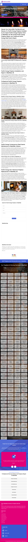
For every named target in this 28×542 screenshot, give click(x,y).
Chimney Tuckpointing (4, 297)
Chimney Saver (11, 301)
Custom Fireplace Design (10, 353)
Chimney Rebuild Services (10, 394)
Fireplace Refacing (24, 293)
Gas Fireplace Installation (17, 320)
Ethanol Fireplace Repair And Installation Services (10, 324)
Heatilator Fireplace (3, 370)
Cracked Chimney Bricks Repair (17, 346)
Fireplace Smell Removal (24, 346)
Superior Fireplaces (17, 362)
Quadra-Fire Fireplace (4, 377)
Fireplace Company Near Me (11, 417)
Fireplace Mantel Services (4, 438)
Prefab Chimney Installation (17, 394)
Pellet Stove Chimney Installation (17, 354)
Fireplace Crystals (17, 358)
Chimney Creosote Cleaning (24, 282)
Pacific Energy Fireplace (17, 377)
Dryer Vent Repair (3, 409)
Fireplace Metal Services (4, 333)
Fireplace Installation (10, 285)
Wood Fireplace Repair (17, 316)
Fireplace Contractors (4, 316)
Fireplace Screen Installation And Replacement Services (24, 390)
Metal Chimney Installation (4, 293)
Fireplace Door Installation (11, 329)
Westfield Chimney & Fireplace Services (16, 541)
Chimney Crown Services (17, 301)
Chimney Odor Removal (4, 350)
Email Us (6, 530)
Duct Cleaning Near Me (11, 413)
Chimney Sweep (4, 274)
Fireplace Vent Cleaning (24, 313)
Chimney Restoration (10, 297)
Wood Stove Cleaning (10, 420)
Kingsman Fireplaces (10, 366)
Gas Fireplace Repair (24, 316)
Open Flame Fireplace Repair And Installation (24, 425)
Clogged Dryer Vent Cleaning (17, 402)
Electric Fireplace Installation (24, 320)
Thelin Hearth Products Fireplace (4, 390)
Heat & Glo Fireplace (3, 374)
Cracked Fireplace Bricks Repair (17, 434)
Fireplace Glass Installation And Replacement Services (4, 329)
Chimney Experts (24, 405)
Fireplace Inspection (24, 297)
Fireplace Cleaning (4, 278)
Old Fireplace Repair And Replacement (4, 302)
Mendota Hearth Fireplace (24, 377)
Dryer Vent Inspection (10, 402)
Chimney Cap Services (24, 301)
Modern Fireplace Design (3, 353)
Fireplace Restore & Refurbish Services (10, 433)
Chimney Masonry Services (10, 313)
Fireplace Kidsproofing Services (24, 395)
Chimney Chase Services (4, 305)
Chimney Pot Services (17, 309)
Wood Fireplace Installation (11, 320)
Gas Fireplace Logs (4, 337)
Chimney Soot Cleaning (17, 281)
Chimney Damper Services (3, 309)
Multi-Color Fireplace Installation (24, 358)
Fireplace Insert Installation (4, 394)
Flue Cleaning (3, 520)
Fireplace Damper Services (24, 333)
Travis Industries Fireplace (10, 385)
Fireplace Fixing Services (24, 420)
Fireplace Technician (3, 417)
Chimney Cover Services (11, 305)
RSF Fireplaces (24, 366)
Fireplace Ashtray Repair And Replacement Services (24, 329)
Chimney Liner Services (24, 305)
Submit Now (14, 218)
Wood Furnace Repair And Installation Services (4, 324)
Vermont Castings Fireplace (24, 370)
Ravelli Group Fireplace (10, 390)
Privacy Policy (3, 522)
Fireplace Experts (17, 405)
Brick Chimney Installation (24, 289)
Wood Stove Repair (24, 417)
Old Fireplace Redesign (17, 350)
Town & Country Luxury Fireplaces (4, 366)
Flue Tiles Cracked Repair (10, 350)
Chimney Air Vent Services (10, 358)
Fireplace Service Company (4, 405)
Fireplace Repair (4, 285)
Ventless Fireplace (4, 425)
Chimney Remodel (17, 429)
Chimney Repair (4, 281)
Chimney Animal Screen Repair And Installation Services (17, 289)
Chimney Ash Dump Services (11, 309)
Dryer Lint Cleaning (24, 398)
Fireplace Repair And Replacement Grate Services (10, 334)
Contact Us (4, 14)
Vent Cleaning (10, 398)
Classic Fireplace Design (24, 350)
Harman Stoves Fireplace (11, 374)
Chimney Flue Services (17, 305)
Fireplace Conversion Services (10, 425)
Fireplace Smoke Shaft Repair (10, 293)
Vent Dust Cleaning (3, 402)
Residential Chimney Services (3, 341)
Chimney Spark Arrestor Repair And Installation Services (10, 289)
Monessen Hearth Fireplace (24, 381)
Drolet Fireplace (17, 381)
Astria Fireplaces (17, 366)
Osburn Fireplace (17, 374)
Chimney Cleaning (10, 274)
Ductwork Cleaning (24, 413)
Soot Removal (14, 492)
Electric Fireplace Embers (24, 353)
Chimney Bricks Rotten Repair (11, 346)
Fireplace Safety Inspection (17, 409)
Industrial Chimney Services (10, 341)
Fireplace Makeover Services (10, 429)
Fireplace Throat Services (10, 337)
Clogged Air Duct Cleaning (24, 402)
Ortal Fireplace (4, 381)
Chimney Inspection (24, 274)
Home (2, 17)
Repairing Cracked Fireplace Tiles (4, 346)
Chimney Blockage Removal (17, 298)
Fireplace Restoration (24, 285)
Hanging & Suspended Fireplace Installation (17, 424)
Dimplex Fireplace (24, 374)
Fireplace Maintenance (17, 417)
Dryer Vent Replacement (10, 409)
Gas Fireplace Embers (4, 358)
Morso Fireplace (4, 385)
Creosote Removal (17, 278)
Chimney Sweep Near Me (17, 413)
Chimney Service (17, 274)
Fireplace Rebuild (10, 316)
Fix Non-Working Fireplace (4, 289)
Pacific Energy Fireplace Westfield (8, 17)
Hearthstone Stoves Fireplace (17, 385)
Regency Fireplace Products (10, 362)
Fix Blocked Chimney (17, 341)
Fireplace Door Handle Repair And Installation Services (17, 329)
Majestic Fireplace (17, 370)
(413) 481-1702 (24, 4)
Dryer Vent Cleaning (3, 398)
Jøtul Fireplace (11, 377)
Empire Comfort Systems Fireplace (24, 386)
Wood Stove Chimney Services (17, 420)
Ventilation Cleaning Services (3, 429)
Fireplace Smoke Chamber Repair (17, 293)
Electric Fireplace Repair (4, 320)
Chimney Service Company (10, 405)
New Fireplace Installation (17, 285)
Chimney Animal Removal (17, 390)
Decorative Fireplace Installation (24, 409)
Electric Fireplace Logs (17, 337)
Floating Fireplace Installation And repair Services (24, 434)
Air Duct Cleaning (17, 398)
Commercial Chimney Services (24, 337)
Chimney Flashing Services (4, 313)
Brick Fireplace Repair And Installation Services (4, 433)
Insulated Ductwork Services (24, 429)
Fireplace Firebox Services (17, 333)
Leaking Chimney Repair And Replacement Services (24, 341)
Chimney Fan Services (24, 309)
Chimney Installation (10, 281)
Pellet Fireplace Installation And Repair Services (4, 362)
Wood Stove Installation (3, 420)
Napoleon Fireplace (10, 370)
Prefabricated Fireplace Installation (17, 324)
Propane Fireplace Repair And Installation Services (24, 324)
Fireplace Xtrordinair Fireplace (10, 381)
